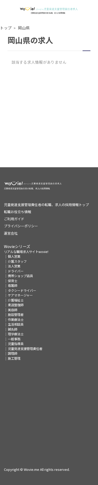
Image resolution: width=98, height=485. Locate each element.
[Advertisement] (49, 118)
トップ (6, 27)
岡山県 (24, 27)
